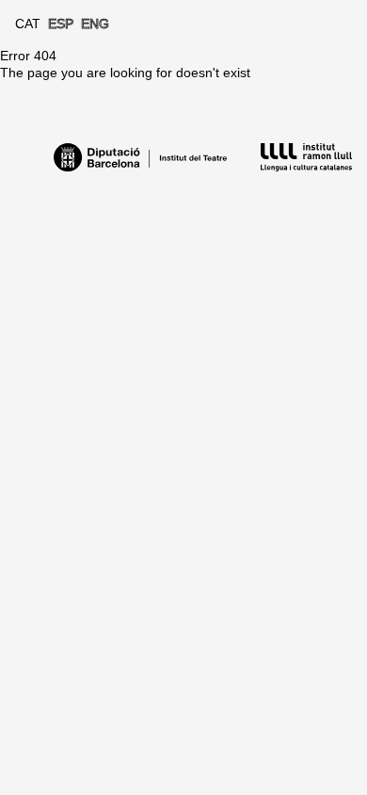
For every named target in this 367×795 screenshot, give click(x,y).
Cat (27, 23)
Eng (95, 23)
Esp (60, 23)
